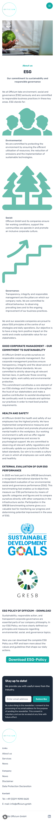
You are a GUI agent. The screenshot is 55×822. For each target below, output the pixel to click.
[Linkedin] (49, 816)
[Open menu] (49, 6)
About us (7, 753)
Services (6, 758)
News (5, 763)
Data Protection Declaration (16, 786)
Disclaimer (7, 781)
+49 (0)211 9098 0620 (17, 799)
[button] (5, 817)
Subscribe (41, 699)
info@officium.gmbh (20, 804)
